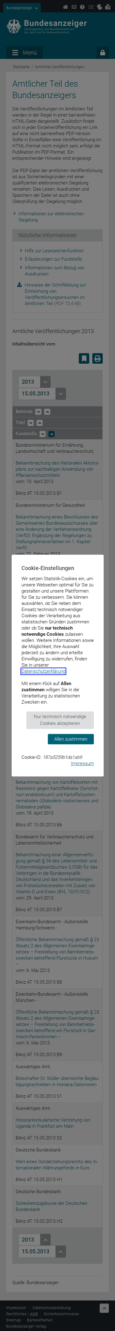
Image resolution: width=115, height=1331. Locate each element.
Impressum (82, 763)
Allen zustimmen (70, 739)
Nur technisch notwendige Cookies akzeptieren (60, 720)
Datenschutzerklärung (43, 671)
